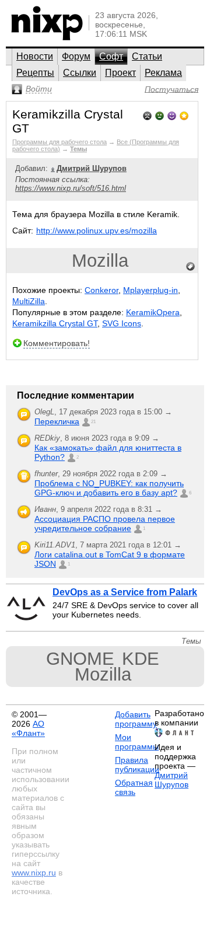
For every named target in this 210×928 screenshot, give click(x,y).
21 (93, 421)
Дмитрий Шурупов (171, 779)
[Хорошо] (171, 114)
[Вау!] (184, 114)
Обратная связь (134, 787)
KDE (140, 658)
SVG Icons (121, 323)
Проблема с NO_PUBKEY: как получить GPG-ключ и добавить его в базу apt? (109, 488)
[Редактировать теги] (190, 266)
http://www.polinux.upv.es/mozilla (96, 230)
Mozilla (100, 260)
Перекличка (56, 421)
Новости (34, 56)
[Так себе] (159, 114)
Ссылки (79, 73)
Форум (76, 56)
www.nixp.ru (34, 872)
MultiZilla (28, 301)
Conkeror (101, 290)
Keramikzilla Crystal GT (54, 323)
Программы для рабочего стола (59, 141)
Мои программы (137, 741)
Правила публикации (137, 764)
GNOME (80, 658)
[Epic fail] (147, 114)
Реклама (163, 73)
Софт (111, 56)
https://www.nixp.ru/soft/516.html (70, 188)
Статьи (147, 56)
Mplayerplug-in (150, 290)
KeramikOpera (153, 312)
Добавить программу (136, 719)
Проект (120, 73)
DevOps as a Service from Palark (124, 592)
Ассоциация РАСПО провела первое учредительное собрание (104, 523)
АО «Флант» (28, 728)
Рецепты (35, 73)
